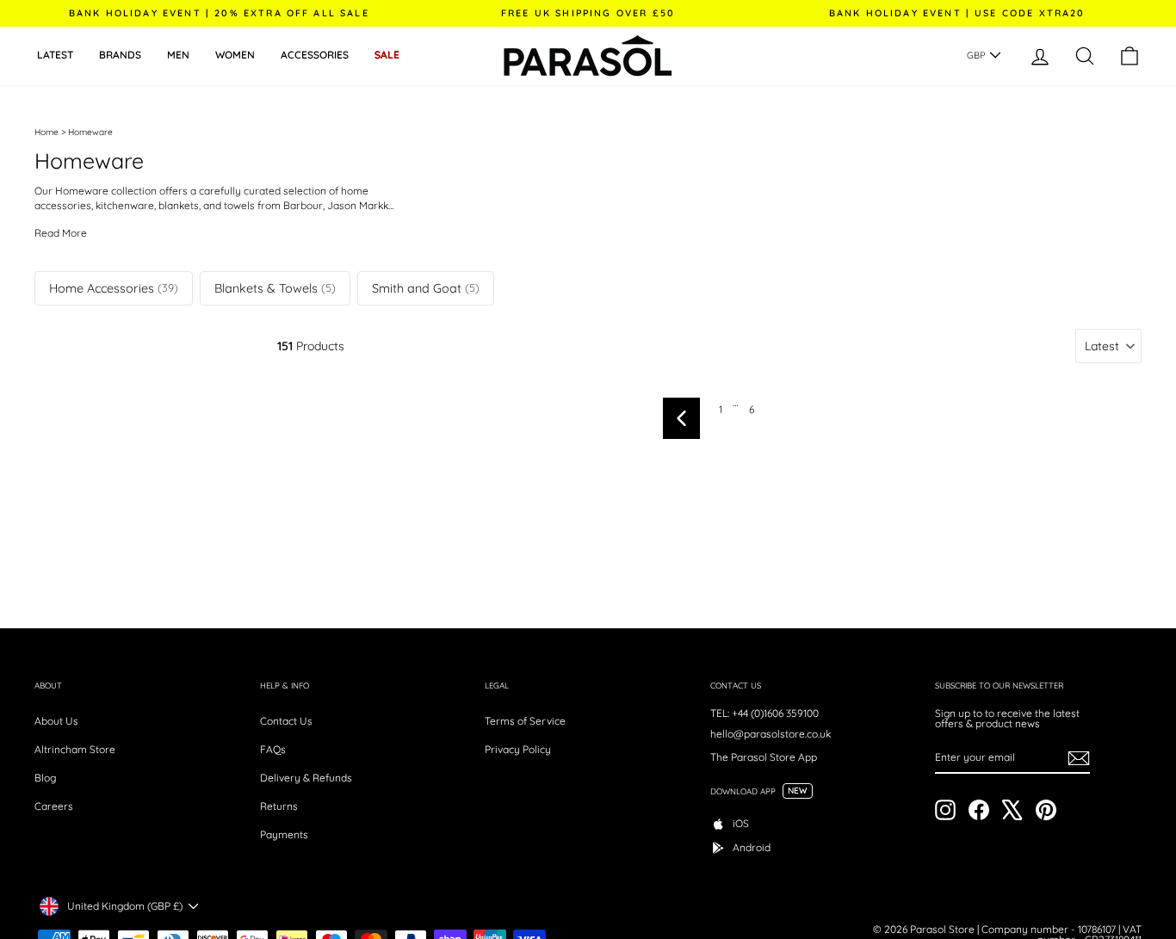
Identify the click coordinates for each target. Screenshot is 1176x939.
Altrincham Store (74, 749)
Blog (45, 777)
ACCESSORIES (315, 54)
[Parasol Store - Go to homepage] (588, 56)
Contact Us (286, 720)
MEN (178, 54)
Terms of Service (525, 720)
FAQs (273, 749)
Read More (60, 233)
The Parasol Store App (763, 757)
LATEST (55, 54)
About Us (56, 720)
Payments (284, 834)
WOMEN (235, 54)
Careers (53, 806)
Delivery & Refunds (306, 777)
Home (46, 132)
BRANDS (120, 54)
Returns (279, 806)
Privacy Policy (518, 749)
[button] (1108, 346)
